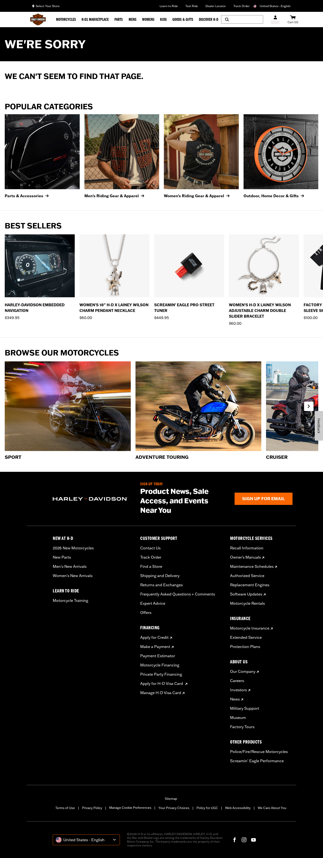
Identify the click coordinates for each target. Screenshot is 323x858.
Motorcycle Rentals (247, 603)
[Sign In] (275, 19)
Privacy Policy (92, 808)
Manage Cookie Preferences (130, 808)
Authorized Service (247, 575)
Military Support (244, 708)
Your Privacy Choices (173, 808)
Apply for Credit (154, 637)
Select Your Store (48, 6)
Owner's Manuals (245, 557)
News (235, 699)
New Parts (62, 557)
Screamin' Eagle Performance (257, 760)
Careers (237, 680)
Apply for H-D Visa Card (162, 683)
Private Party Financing (161, 674)
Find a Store (151, 566)
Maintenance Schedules (252, 566)
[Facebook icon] (234, 840)
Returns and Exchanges (161, 584)
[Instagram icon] (244, 840)
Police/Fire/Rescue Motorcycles (259, 751)
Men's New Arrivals (70, 566)
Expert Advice (152, 603)
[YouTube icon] (253, 840)
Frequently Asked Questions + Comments (177, 594)
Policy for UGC (207, 808)
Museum (238, 717)
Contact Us (150, 548)
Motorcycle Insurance (249, 628)
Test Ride (191, 6)
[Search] (242, 19)
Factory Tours (242, 726)
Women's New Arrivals (72, 575)
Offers (145, 612)
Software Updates (246, 594)
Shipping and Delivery (159, 575)
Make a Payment (155, 646)
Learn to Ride (169, 6)
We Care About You (272, 808)
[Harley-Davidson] (93, 499)
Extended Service (246, 637)
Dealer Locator (215, 6)
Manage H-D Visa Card (160, 692)
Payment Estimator (157, 655)
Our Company (242, 671)
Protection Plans (245, 646)
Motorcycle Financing (159, 665)
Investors (238, 689)
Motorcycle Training (70, 600)
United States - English (275, 6)
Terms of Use (65, 808)
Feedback (319, 425)
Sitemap (171, 799)
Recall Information (246, 548)
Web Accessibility (238, 808)
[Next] (313, 280)
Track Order (241, 6)
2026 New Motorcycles (73, 548)
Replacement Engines (249, 584)
